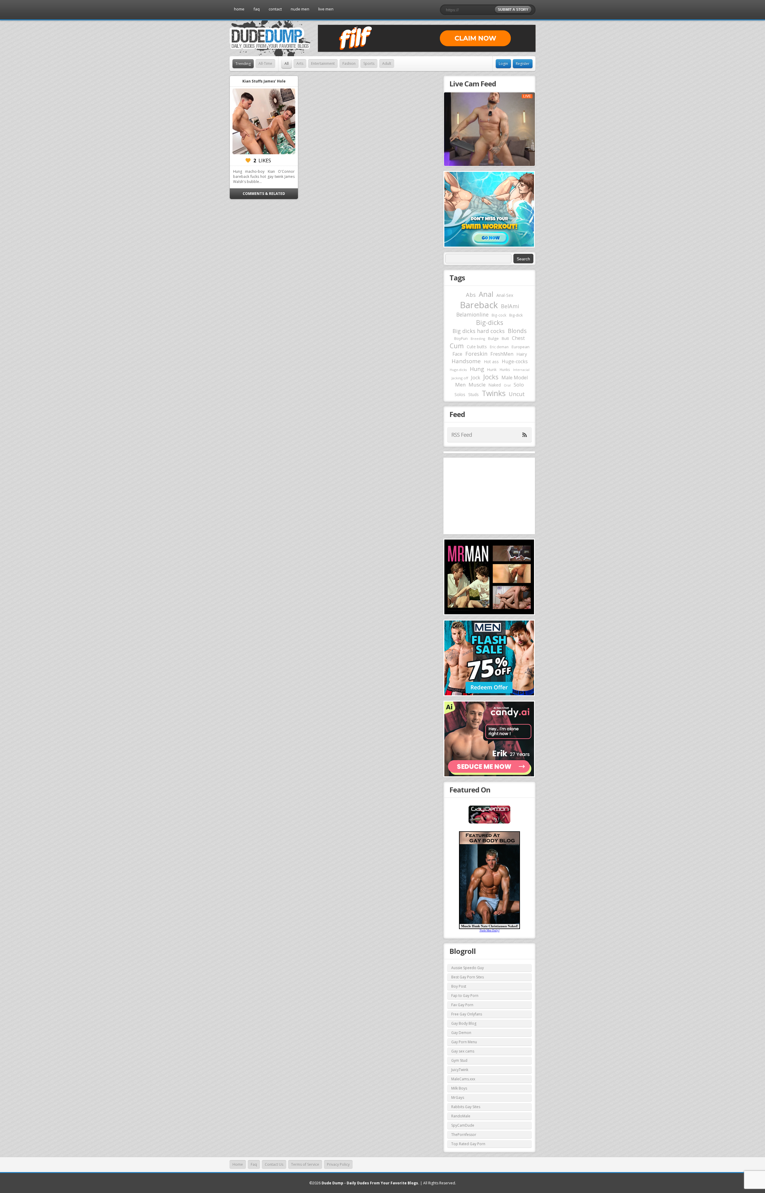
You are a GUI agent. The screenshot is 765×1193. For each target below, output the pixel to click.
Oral (507, 385)
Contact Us (274, 1164)
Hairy (521, 354)
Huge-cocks (515, 361)
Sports (368, 63)
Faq (254, 1164)
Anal (486, 294)
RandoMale (460, 1116)
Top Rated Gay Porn (468, 1143)
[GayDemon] (489, 823)
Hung (477, 368)
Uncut (517, 394)
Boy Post (458, 986)
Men (460, 384)
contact (275, 9)
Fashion (349, 63)
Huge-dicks (458, 369)
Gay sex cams (462, 1051)
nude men (300, 9)
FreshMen (501, 354)
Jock (475, 377)
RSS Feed (461, 434)
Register (523, 63)
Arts (299, 63)
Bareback (479, 305)
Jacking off (460, 378)
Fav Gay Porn (462, 1004)
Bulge (493, 338)
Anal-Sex (504, 295)
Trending (243, 63)
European (521, 346)
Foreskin (476, 353)
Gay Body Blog (463, 1023)
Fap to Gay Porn (464, 995)
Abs (471, 294)
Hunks (505, 369)
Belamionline (472, 314)
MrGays (457, 1097)
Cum (457, 345)
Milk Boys (459, 1088)
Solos (460, 394)
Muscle (477, 384)
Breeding (478, 339)
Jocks (490, 376)
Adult (386, 63)
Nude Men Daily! (490, 930)
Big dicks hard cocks (478, 330)
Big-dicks (489, 322)
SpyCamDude (462, 1125)
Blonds (517, 331)
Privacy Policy (338, 1164)
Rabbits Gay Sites (465, 1106)
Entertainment (323, 63)
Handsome (466, 361)
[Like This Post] (248, 161)
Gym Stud (459, 1060)
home (239, 9)
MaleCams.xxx (463, 1079)
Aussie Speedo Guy (467, 967)
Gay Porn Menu (464, 1041)
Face (457, 354)
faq (256, 9)
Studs (473, 394)
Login (503, 63)
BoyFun (461, 338)
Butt (505, 338)
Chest (518, 338)
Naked (495, 385)
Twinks (494, 393)
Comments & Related (264, 193)
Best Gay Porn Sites (467, 977)
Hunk (492, 369)
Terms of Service (305, 1164)
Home (237, 1164)
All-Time (265, 63)
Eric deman (499, 346)
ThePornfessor (463, 1134)
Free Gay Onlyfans (466, 1014)
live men (325, 9)
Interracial (521, 370)
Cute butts (477, 346)
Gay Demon (461, 1032)
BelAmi (510, 306)
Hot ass (491, 361)
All (286, 63)
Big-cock (499, 315)
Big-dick (516, 315)
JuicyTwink (459, 1069)
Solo (519, 384)
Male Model (514, 377)
